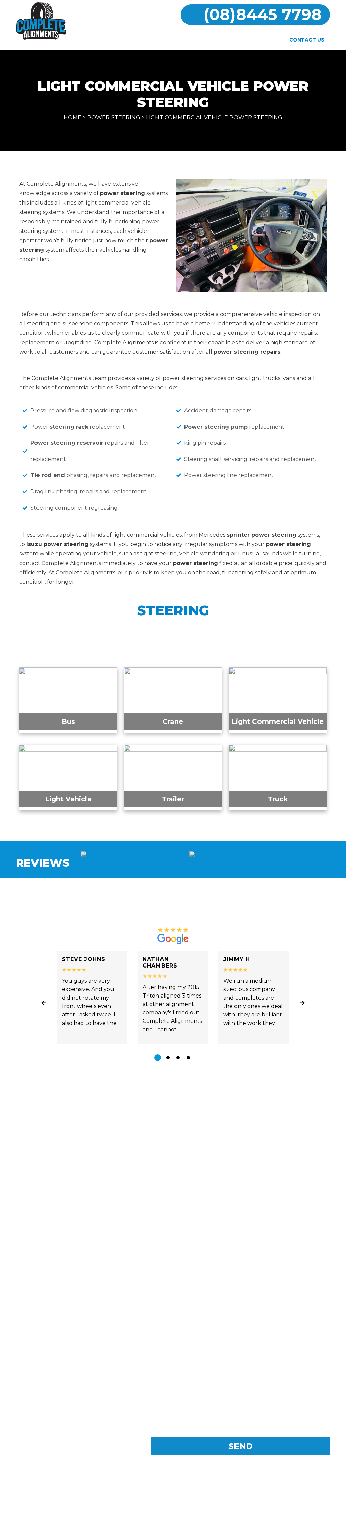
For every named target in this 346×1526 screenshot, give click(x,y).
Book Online (227, 40)
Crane (173, 721)
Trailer (173, 799)
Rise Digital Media (204, 1516)
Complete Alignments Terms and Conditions (173, 1487)
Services (154, 40)
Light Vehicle (68, 799)
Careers (267, 40)
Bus (68, 721)
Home (88, 40)
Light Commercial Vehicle (277, 721)
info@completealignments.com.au (91, 1383)
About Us (119, 40)
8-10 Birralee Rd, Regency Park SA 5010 (87, 1340)
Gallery (188, 40)
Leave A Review (173, 1086)
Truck (278, 799)
